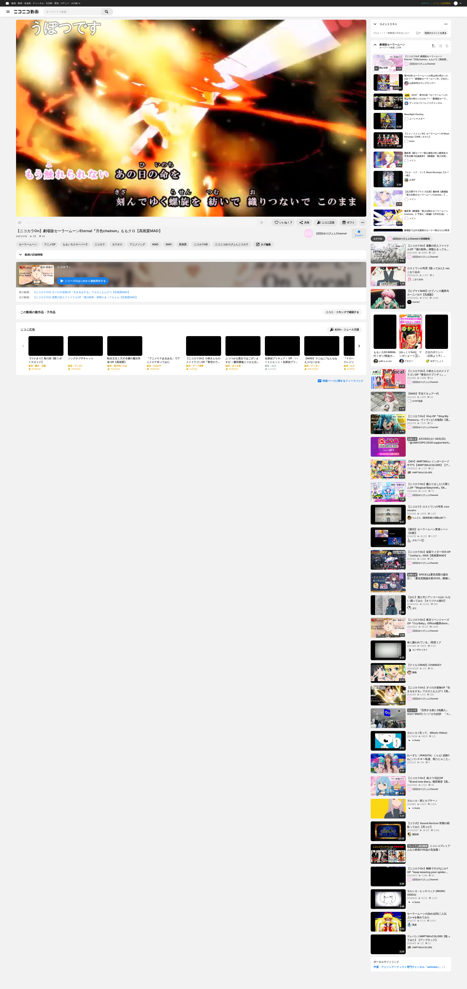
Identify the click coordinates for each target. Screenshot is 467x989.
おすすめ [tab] (378, 238)
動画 (13, 3)
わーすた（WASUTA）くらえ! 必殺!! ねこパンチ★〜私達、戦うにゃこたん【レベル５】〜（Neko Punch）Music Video (429, 757)
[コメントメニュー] (445, 24)
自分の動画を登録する (41, 349)
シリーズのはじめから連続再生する (85, 280)
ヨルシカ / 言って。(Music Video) (427, 732)
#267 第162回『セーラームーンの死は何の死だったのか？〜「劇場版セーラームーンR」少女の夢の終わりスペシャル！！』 (426, 97)
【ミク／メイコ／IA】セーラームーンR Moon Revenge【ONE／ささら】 (426, 135)
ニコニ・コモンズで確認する (342, 311)
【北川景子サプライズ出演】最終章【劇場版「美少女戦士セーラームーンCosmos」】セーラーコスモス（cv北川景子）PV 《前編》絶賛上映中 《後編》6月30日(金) (426, 193)
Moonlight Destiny (414, 114)
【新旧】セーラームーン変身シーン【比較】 (427, 531)
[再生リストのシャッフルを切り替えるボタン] (440, 46)
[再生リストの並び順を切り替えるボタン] (434, 46)
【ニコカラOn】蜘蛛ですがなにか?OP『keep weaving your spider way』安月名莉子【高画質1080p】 (428, 870)
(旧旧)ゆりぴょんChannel (331, 233)
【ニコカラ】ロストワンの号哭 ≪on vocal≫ (429, 508)
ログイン (425, 3)
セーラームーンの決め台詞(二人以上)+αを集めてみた (427, 915)
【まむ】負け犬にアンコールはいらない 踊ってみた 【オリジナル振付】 (429, 598)
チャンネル (38, 3)
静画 (20, 3)
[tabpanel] (411, 599)
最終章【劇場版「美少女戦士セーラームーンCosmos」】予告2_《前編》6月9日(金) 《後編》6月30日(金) (426, 213)
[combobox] (72, 11)
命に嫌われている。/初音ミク (424, 642)
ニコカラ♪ (63, 267)
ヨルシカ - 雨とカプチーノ (422, 800)
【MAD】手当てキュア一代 (423, 393)
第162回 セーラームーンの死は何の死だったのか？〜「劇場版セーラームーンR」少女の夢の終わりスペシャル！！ (426, 77)
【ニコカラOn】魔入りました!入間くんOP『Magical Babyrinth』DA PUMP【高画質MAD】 (428, 485)
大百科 (49, 3)
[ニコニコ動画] (26, 11)
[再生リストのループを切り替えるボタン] (447, 46)
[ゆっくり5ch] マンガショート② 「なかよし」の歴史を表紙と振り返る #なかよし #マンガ (410, 354)
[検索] (107, 11)
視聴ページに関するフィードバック (343, 418)
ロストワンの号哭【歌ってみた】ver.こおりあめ (428, 270)
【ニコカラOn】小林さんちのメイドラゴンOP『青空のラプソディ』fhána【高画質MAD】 (428, 372)
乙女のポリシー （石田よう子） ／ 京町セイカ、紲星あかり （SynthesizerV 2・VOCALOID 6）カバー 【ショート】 (436, 354)
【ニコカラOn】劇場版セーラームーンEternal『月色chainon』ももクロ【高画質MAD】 (425, 58)
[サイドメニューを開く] (8, 11)
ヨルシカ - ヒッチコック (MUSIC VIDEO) (426, 892)
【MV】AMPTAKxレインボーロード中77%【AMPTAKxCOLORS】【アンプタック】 (429, 463)
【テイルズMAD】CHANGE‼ (424, 664)
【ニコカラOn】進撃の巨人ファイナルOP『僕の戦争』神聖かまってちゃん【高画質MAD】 (85, 297)
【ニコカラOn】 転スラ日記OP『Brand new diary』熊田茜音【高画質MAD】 (428, 779)
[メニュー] (362, 222)
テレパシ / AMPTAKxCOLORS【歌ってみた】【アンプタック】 (428, 938)
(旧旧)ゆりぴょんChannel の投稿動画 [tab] (411, 238)
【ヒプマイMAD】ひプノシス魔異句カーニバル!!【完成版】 (428, 292)
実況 (56, 3)
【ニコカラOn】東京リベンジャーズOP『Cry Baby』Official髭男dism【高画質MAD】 (428, 621)
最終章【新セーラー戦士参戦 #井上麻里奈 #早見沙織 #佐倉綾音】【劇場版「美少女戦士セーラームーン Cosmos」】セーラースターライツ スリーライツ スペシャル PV (426, 155)
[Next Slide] (359, 384)
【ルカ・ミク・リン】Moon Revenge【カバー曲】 (426, 174)
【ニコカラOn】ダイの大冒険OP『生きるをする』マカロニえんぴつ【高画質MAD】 (81, 292)
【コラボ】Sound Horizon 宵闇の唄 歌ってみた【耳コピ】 (428, 825)
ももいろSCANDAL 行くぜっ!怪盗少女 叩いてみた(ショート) (385, 354)
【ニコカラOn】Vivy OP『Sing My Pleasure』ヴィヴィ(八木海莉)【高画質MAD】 (429, 418)
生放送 (27, 3)
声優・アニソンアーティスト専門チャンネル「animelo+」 (408, 966)
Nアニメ (65, 3)
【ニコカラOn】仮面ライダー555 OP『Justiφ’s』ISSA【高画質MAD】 (429, 553)
